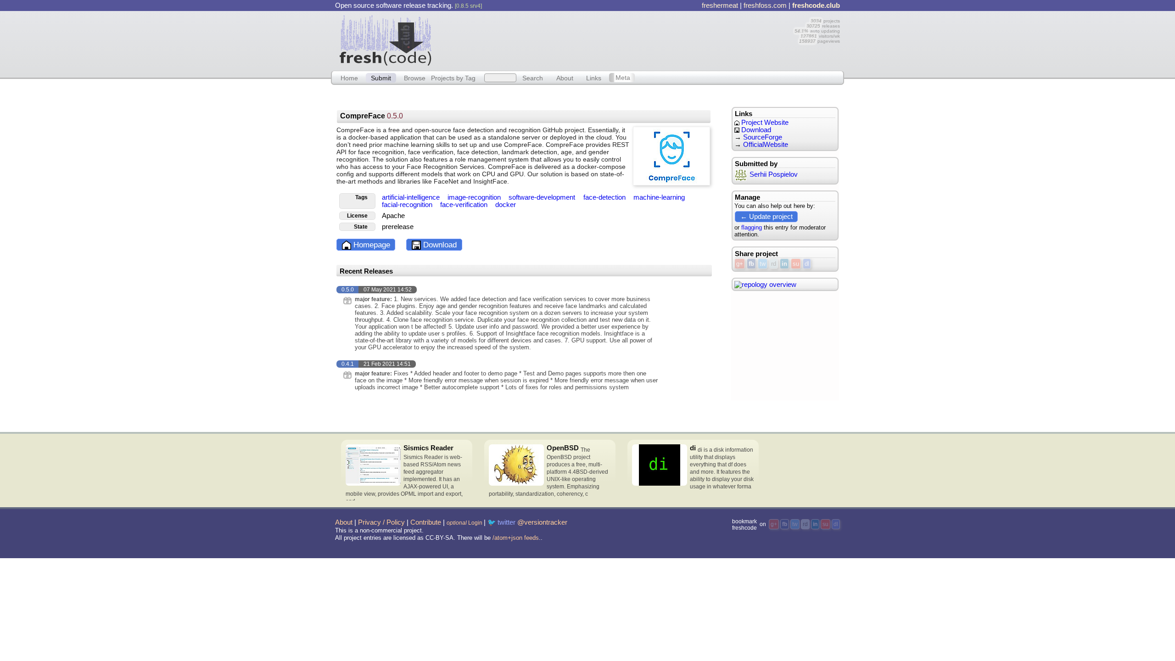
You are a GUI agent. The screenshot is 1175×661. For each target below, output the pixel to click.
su (796, 263)
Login (464, 523)
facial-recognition (408, 204)
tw (763, 263)
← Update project (766, 216)
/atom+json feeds (515, 537)
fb (751, 263)
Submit (381, 77)
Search (532, 77)
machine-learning (659, 197)
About (564, 77)
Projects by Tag (453, 77)
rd (773, 263)
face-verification (464, 204)
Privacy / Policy (381, 522)
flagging (751, 227)
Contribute (425, 522)
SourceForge (762, 137)
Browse (414, 77)
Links (593, 77)
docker (505, 204)
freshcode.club (816, 5)
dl (807, 263)
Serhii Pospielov (774, 174)
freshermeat (720, 5)
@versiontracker (542, 522)
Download (439, 245)
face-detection (605, 197)
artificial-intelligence (412, 197)
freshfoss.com (765, 5)
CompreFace (371, 116)
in (784, 263)
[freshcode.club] (385, 40)
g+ (739, 263)
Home (349, 77)
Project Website (764, 122)
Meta (622, 77)
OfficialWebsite (765, 144)
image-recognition (475, 197)
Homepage (370, 245)
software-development (543, 197)
